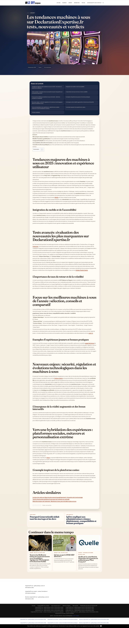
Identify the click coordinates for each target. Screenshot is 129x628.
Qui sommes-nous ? (55, 605)
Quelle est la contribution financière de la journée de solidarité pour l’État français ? (88, 559)
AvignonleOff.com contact (94, 2)
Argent (70, 2)
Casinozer (35, 246)
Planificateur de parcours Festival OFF (88, 605)
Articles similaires (36, 112)
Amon (48, 457)
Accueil (58, 2)
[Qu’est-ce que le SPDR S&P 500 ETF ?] (64, 543)
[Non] (127, 626)
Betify (56, 197)
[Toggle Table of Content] (41, 149)
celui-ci (91, 333)
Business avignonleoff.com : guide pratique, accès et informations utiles (82, 612)
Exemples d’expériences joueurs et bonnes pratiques (78, 97)
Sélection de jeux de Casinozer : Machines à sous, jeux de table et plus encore (54, 501)
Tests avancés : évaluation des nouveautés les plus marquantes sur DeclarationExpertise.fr (47, 92)
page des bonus (89, 343)
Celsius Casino (58, 378)
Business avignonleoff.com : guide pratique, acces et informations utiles (94, 619)
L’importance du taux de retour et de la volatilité (76, 91)
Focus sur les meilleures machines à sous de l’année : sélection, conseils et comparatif (46, 97)
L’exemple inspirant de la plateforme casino (75, 107)
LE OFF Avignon (75, 615)
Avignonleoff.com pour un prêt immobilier (64, 613)
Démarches (77, 2)
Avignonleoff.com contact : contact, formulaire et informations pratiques (47, 612)
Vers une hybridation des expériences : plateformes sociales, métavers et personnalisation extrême (45, 108)
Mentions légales (66, 605)
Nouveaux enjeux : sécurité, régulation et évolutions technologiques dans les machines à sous (47, 102)
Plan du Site (75, 605)
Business (64, 2)
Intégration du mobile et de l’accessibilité (75, 86)
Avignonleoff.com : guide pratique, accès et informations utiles (49, 607)
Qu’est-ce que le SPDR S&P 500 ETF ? (64, 556)
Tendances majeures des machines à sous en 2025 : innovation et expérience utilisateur (47, 87)
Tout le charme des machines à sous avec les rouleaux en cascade (51, 499)
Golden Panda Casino (82, 270)
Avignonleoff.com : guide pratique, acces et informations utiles (33, 619)
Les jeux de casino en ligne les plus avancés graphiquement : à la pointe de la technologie (58, 497)
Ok (101, 625)
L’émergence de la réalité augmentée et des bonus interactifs (80, 102)
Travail (83, 2)
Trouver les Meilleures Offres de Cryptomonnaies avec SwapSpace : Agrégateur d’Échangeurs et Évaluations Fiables (40, 558)
